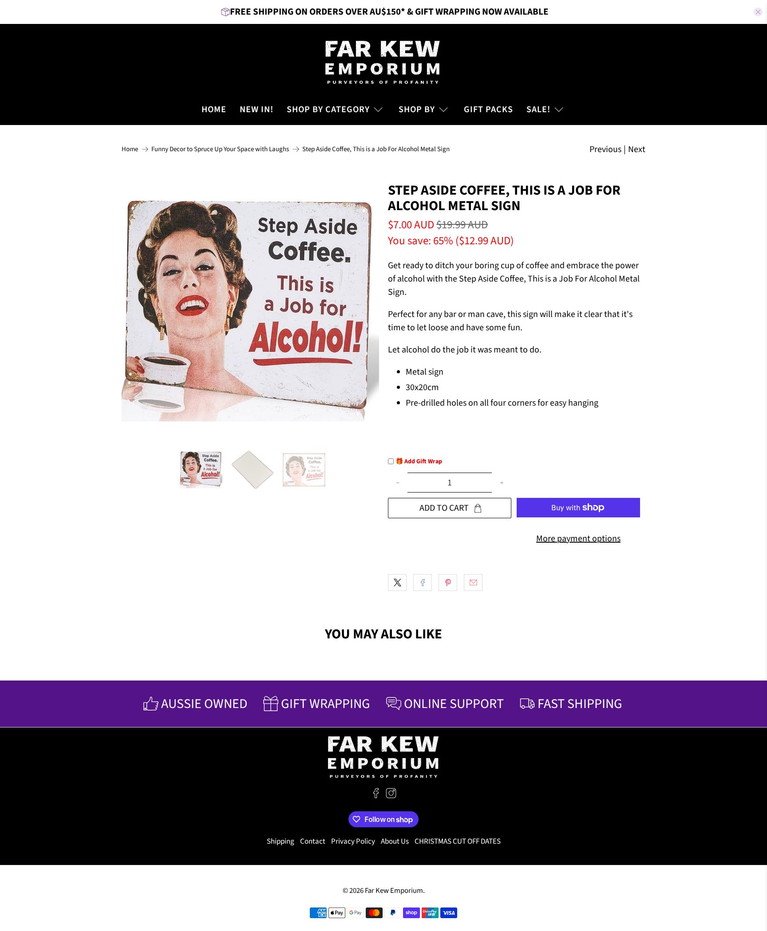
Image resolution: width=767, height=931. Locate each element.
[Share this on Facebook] (422, 582)
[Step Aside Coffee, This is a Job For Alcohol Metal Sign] (250, 311)
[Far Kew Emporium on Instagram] (391, 796)
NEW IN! (256, 109)
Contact (312, 841)
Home (130, 149)
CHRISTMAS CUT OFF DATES (458, 841)
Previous (605, 149)
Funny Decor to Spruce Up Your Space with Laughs (220, 149)
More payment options (578, 538)
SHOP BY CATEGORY (328, 109)
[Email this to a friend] (473, 582)
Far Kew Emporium (394, 890)
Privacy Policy (353, 841)
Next (636, 149)
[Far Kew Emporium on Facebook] (376, 796)
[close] (758, 12)
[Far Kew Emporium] (383, 61)
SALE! (538, 109)
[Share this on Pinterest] (448, 582)
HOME (214, 109)
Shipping (280, 841)
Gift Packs (488, 109)
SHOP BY (417, 109)
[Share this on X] (397, 582)
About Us (395, 841)
